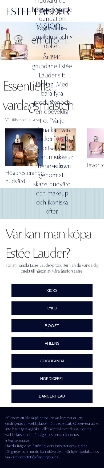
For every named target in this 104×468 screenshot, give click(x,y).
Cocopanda (52, 361)
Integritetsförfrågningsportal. (39, 457)
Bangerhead (52, 396)
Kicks (52, 290)
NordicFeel (52, 378)
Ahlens (52, 343)
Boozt (52, 325)
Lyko (52, 308)
